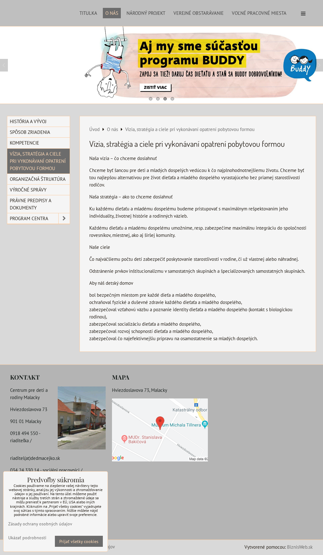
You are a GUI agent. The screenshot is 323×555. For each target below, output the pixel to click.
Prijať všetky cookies (78, 541)
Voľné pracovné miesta (259, 13)
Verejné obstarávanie (198, 13)
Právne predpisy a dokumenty (30, 204)
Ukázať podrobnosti (27, 537)
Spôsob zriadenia (30, 132)
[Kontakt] (82, 418)
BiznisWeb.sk (300, 547)
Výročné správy (28, 189)
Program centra (29, 218)
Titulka (88, 13)
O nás (111, 13)
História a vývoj (28, 121)
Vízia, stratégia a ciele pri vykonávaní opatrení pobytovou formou (38, 161)
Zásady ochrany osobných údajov (40, 524)
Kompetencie (24, 143)
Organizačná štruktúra (38, 179)
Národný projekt (145, 13)
